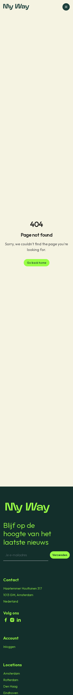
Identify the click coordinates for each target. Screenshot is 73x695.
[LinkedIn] (18, 619)
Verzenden (59, 555)
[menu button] (66, 7)
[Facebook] (5, 619)
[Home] (36, 508)
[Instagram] (12, 619)
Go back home (36, 263)
